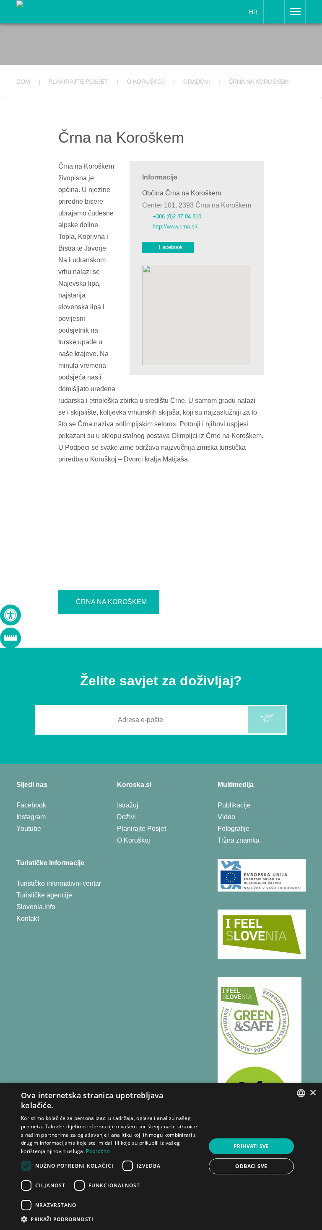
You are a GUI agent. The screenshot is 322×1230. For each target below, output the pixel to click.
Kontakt (27, 918)
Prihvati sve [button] (251, 1146)
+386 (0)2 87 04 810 (177, 216)
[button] (110, 1219)
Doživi (126, 816)
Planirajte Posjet (141, 828)
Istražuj (127, 805)
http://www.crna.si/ (175, 226)
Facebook (171, 247)
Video (226, 816)
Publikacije (234, 805)
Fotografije (233, 828)
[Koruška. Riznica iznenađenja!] (65, 5)
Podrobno (97, 1151)
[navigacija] (295, 11)
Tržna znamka (239, 840)
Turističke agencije (44, 895)
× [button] (312, 1093)
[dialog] (161, 1156)
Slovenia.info (35, 906)
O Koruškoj (133, 840)
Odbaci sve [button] (251, 1166)
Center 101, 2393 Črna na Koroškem (196, 205)
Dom (23, 82)
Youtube (28, 828)
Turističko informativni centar (58, 883)
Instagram (31, 816)
